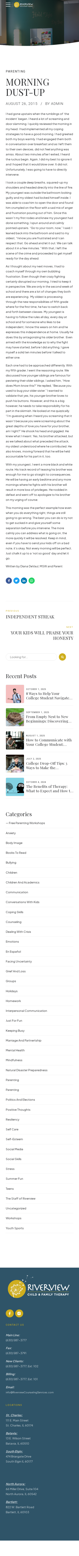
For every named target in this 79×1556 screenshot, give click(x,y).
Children (11, 872)
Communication (17, 892)
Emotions (12, 941)
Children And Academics (23, 882)
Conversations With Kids (23, 902)
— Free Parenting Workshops (25, 823)
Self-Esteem (14, 1139)
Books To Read (16, 852)
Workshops (13, 1218)
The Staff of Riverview (20, 1198)
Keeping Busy (15, 1030)
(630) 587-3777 (16, 1340)
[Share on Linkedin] (24, 581)
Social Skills (13, 1159)
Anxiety (11, 833)
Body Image (14, 843)
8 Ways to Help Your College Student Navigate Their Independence (47, 698)
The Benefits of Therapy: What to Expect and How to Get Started (49, 791)
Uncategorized (16, 1208)
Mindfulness (14, 1060)
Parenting (16, 71)
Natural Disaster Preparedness (27, 1070)
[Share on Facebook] (9, 581)
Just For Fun (14, 1020)
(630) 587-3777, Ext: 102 (22, 1366)
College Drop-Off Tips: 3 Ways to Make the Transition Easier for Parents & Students (46, 770)
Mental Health (15, 1050)
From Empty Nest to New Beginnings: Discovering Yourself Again (47, 721)
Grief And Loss (16, 971)
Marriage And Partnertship (23, 1040)
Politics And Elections (20, 1099)
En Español (13, 951)
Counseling (13, 922)
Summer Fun (14, 1178)
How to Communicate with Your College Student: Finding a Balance (49, 744)
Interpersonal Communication (26, 1010)
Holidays (12, 991)
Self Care (12, 1129)
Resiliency (12, 1119)
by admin (54, 103)
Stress (10, 1168)
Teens (10, 1188)
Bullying (11, 862)
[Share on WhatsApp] (32, 581)
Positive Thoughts (18, 1109)
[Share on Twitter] (16, 581)
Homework (13, 1001)
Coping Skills (14, 912)
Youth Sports (15, 1228)
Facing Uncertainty (19, 961)
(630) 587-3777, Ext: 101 (22, 1379)
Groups (11, 981)
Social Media (14, 1149)
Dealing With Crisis (18, 931)
